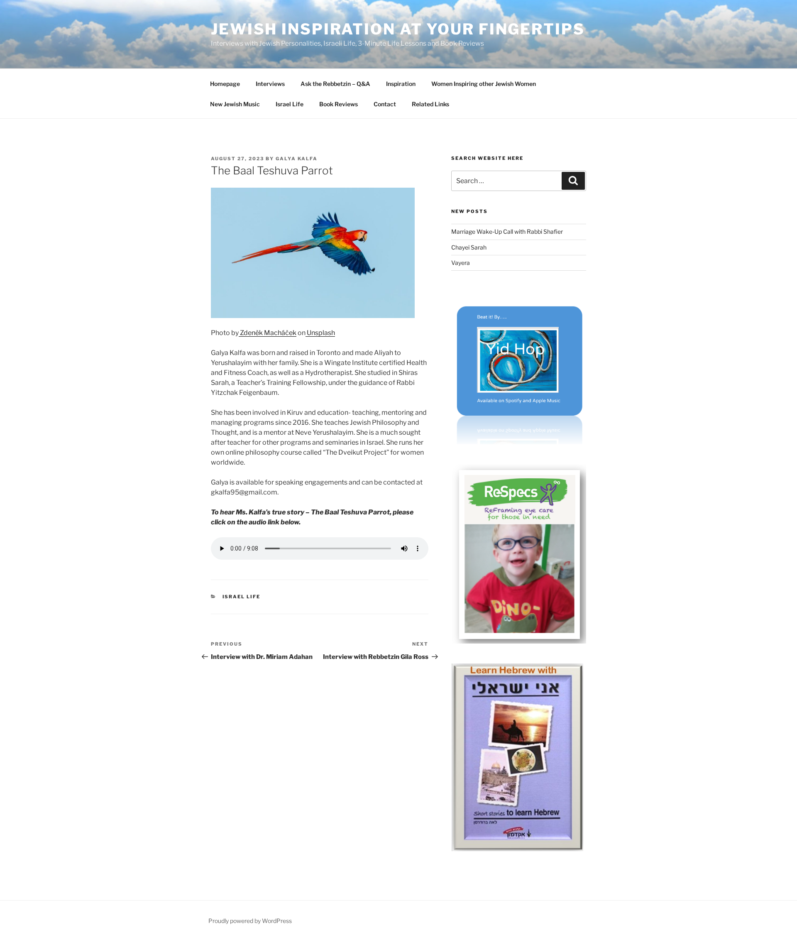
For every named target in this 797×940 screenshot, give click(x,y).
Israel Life (289, 104)
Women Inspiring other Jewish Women (483, 83)
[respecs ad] (518, 641)
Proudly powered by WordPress (250, 920)
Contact (385, 104)
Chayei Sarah (469, 247)
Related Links (430, 104)
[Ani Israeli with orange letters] (517, 848)
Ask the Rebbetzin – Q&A (335, 83)
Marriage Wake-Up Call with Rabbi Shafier (507, 231)
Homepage (225, 83)
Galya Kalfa (297, 159)
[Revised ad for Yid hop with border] (518, 442)
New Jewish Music (235, 104)
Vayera (460, 262)
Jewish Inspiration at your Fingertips (398, 29)
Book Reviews (338, 104)
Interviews (270, 83)
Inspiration (401, 83)
